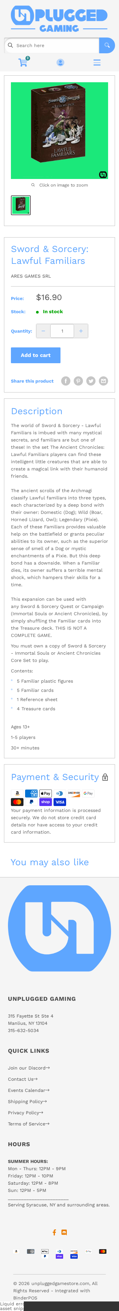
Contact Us (20, 1079)
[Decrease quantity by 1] (43, 331)
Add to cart (36, 355)
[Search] (107, 45)
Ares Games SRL (31, 276)
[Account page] (60, 63)
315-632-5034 (23, 1030)
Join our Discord (27, 1068)
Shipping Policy (25, 1101)
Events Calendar (26, 1090)
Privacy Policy (23, 1112)
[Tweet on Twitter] (91, 381)
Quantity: (21, 331)
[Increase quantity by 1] (81, 331)
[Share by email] (103, 381)
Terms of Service (26, 1123)
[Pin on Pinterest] (78, 381)
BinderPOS (25, 1297)
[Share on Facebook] (65, 381)
